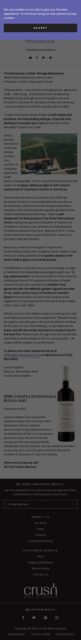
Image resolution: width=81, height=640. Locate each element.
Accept (40, 28)
